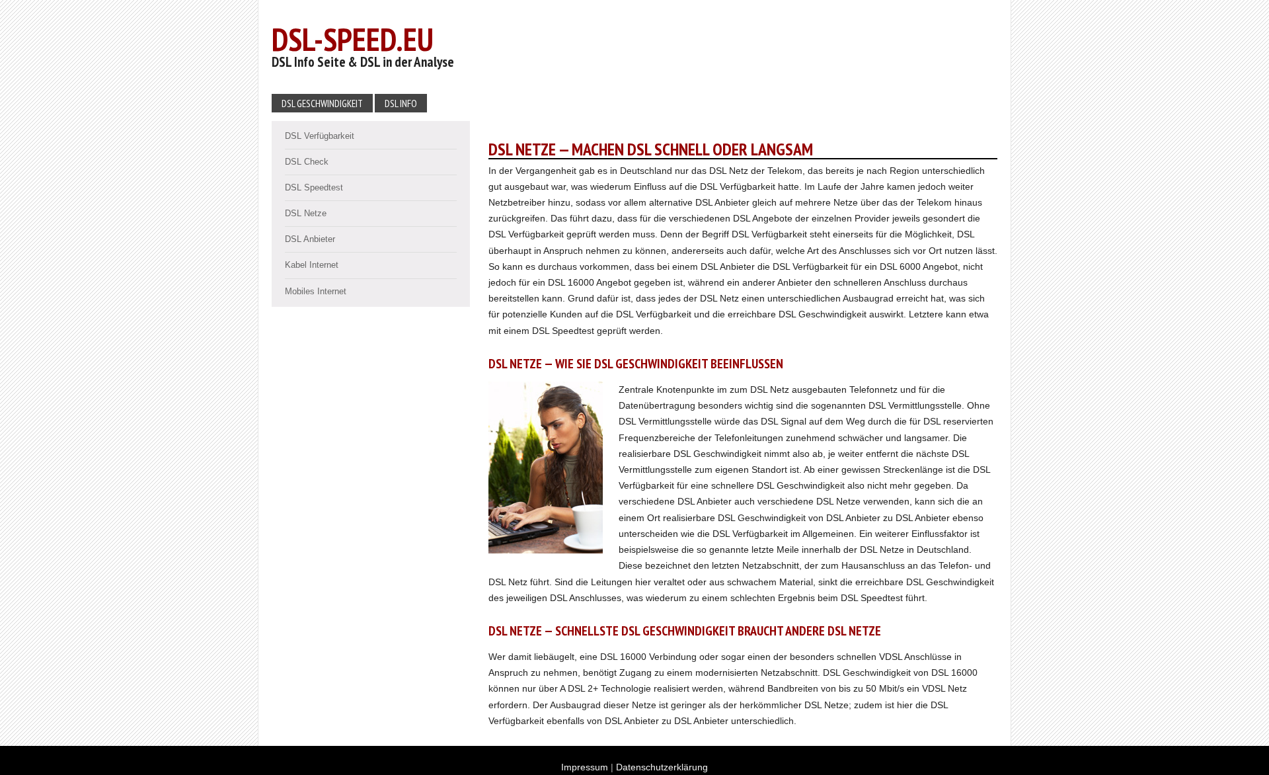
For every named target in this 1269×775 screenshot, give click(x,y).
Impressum (584, 767)
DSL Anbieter (310, 239)
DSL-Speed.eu (353, 39)
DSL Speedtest (314, 187)
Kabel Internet (311, 265)
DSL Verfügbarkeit (319, 136)
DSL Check (306, 162)
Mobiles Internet (315, 291)
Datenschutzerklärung (662, 767)
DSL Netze (306, 213)
